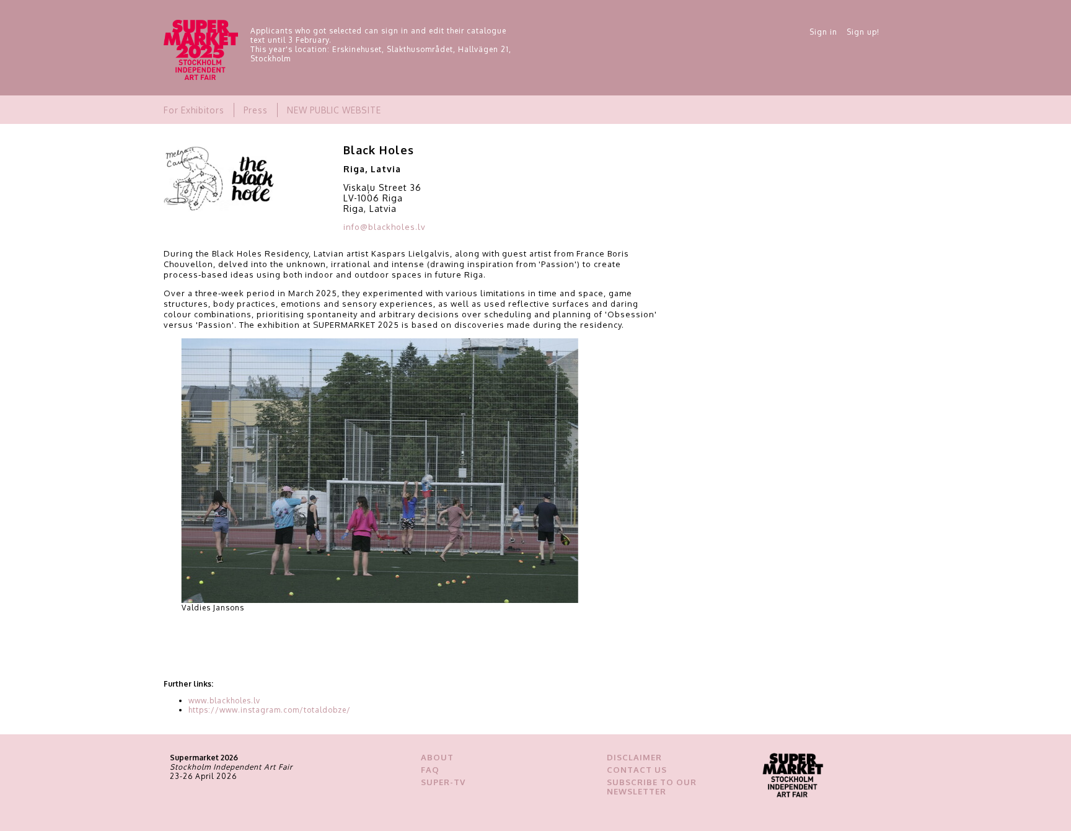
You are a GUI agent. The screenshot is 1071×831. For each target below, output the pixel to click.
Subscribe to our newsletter (652, 786)
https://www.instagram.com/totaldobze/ (269, 709)
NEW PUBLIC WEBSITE (334, 110)
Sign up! (863, 32)
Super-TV (443, 782)
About (437, 757)
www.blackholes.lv (224, 700)
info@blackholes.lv (384, 227)
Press (256, 110)
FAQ (430, 770)
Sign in (823, 32)
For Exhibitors (194, 110)
